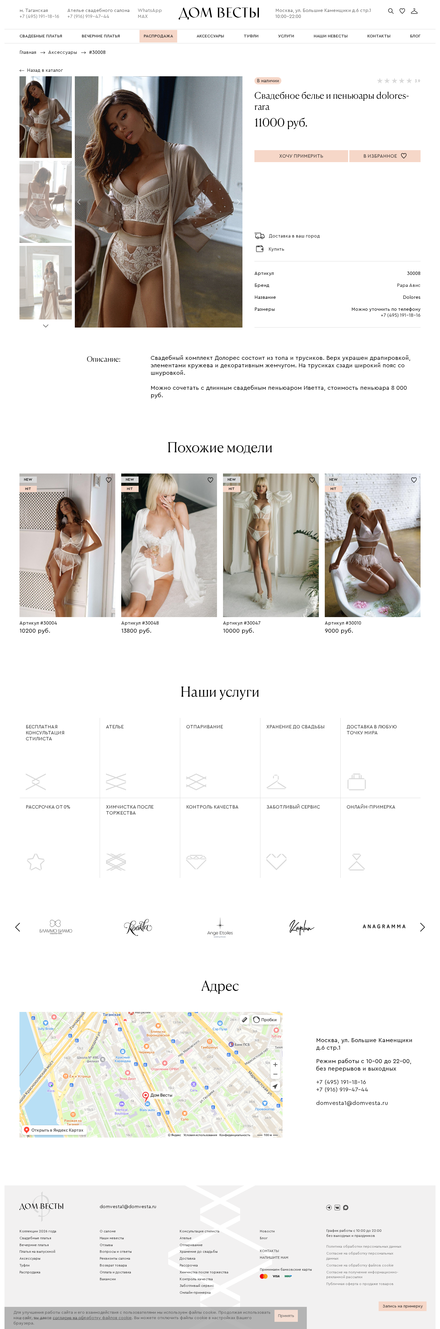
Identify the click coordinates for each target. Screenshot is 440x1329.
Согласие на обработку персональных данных (359, 1256)
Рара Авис (409, 285)
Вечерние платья (34, 1245)
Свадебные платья (35, 1238)
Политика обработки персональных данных (363, 1246)
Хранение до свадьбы (295, 726)
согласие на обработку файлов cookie (92, 1318)
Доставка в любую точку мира (372, 729)
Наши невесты (112, 1238)
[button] (45, 323)
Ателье (115, 726)
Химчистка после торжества (130, 810)
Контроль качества (212, 807)
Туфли (24, 1265)
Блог (264, 1238)
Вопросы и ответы (116, 1251)
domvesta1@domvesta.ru (352, 1103)
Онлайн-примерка (371, 807)
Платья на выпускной (37, 1251)
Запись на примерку (403, 1306)
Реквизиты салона (115, 1258)
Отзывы (106, 1245)
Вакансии (108, 1279)
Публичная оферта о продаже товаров (360, 1284)
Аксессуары (29, 1258)
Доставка (187, 1258)
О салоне (108, 1231)
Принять (286, 1316)
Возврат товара (113, 1265)
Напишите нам (274, 1257)
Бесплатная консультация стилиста (45, 732)
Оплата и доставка (115, 1272)
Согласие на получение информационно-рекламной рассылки (362, 1274)
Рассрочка (189, 1265)
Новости (267, 1231)
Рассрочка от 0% (48, 807)
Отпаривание (204, 726)
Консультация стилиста (199, 1231)
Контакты (269, 1251)
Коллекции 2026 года (37, 1231)
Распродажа (29, 1272)
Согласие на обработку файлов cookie (360, 1265)
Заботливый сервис (293, 807)
